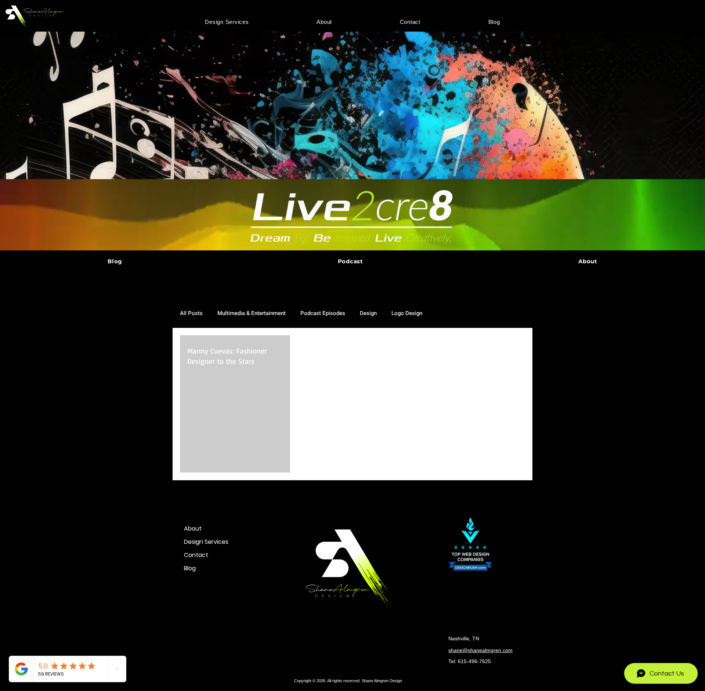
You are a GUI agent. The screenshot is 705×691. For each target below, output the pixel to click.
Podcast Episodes (322, 313)
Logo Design (406, 313)
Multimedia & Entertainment (251, 313)
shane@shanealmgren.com (480, 650)
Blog (190, 568)
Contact (196, 555)
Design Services (206, 542)
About (193, 528)
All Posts (191, 313)
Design (368, 313)
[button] (227, 22)
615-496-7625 (474, 661)
